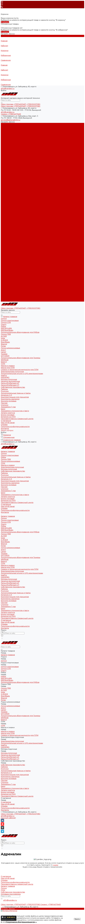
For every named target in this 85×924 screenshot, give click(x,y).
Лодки (4, 126)
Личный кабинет (8, 818)
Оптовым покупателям (11, 894)
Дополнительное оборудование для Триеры (20, 230)
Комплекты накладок (10, 155)
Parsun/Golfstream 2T (10, 257)
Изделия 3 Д (6, 151)
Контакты (5, 301)
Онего (3, 196)
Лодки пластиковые (10, 128)
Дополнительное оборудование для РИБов (20, 204)
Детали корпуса (8, 169)
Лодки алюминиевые (10, 134)
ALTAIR (4, 208)
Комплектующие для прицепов (15, 153)
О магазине (6, 293)
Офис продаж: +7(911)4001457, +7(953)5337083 (20, 814)
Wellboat (4, 232)
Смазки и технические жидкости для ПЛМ (19, 242)
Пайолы (4, 145)
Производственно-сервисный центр (17, 884)
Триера (4, 226)
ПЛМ (3, 136)
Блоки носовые (7, 171)
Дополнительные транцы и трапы (16, 149)
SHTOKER (5, 228)
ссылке (55, 865)
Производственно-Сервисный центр (17, 291)
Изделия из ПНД (8, 173)
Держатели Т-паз (8, 163)
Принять (77, 919)
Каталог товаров (8, 189)
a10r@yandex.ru (7, 88)
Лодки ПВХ (6, 132)
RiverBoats (5, 214)
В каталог (5, 22)
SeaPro (4, 248)
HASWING (5, 250)
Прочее (4, 159)
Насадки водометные (10, 253)
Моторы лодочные (9, 142)
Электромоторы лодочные (12, 140)
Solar (3, 210)
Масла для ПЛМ (8, 240)
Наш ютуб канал (8, 179)
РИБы (3, 130)
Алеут (3, 222)
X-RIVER (4, 212)
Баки (3, 165)
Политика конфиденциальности (15, 183)
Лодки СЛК (6, 195)
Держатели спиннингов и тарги (15, 167)
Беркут (4, 234)
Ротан (3, 218)
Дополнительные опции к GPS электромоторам (22, 246)
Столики (4, 161)
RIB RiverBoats (7, 202)
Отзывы (4, 181)
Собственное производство (13, 143)
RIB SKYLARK (6, 200)
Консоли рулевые (8, 157)
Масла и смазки (8, 138)
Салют (3, 224)
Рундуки (5, 147)
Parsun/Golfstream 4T (10, 255)
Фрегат (4, 216)
